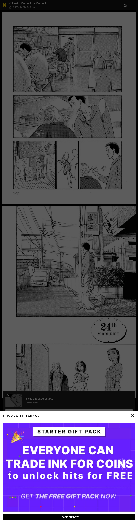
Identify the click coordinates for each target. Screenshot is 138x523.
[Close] (132, 415)
